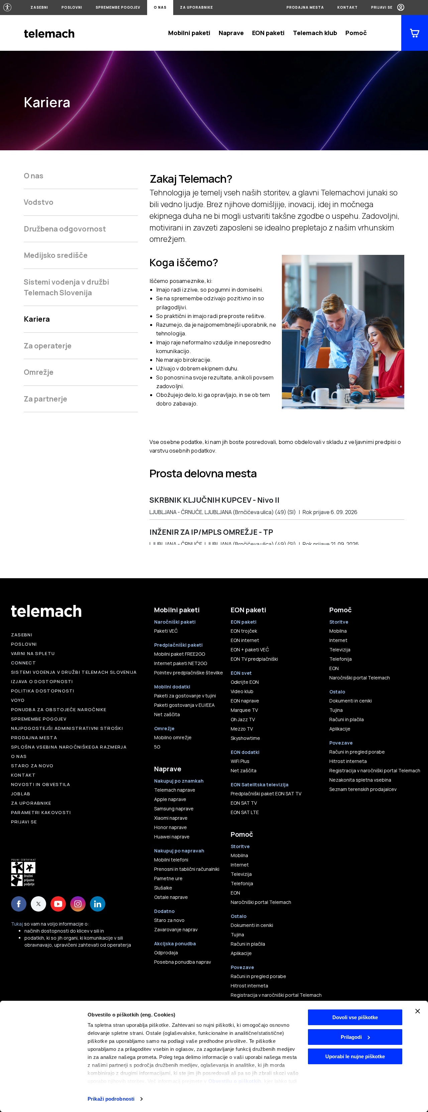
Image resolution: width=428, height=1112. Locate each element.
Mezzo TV (242, 729)
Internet (240, 864)
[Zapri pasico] (417, 1011)
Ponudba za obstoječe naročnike (59, 709)
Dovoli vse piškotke (355, 1017)
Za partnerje (45, 399)
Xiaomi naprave (171, 818)
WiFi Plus (240, 761)
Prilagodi (351, 1037)
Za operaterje (48, 345)
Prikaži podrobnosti (111, 1099)
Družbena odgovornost (65, 228)
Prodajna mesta (305, 7)
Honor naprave (170, 827)
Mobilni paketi (189, 32)
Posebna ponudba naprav (182, 962)
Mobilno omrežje (173, 737)
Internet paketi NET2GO (180, 663)
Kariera (37, 319)
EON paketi (268, 32)
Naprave (231, 32)
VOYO (18, 700)
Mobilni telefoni (171, 859)
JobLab (21, 794)
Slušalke (163, 888)
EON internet (245, 640)
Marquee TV (244, 710)
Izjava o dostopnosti (42, 681)
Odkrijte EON (245, 682)
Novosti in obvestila (41, 784)
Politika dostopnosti (43, 691)
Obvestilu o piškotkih (234, 1081)
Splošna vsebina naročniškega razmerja (69, 747)
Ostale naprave (171, 897)
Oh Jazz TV (243, 719)
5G (157, 747)
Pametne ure (168, 878)
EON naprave (245, 700)
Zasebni (39, 7)
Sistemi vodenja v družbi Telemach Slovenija (66, 287)
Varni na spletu (33, 653)
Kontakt (347, 7)
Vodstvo (39, 202)
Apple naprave (170, 799)
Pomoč (356, 32)
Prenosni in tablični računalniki (186, 869)
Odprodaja (166, 952)
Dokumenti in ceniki (252, 925)
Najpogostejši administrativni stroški (67, 728)
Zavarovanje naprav (176, 929)
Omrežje (39, 372)
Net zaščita (167, 714)
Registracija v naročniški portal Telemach (276, 995)
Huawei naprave (172, 836)
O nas (160, 7)
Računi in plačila (248, 944)
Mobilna (239, 855)
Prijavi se (382, 7)
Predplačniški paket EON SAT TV (266, 793)
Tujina (237, 934)
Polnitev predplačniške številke (188, 672)
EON (235, 893)
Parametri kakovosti (41, 812)
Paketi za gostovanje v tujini (185, 695)
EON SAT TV (244, 803)
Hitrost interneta (249, 985)
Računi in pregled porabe (258, 976)
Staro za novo (32, 766)
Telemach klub (315, 32)
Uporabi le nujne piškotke (355, 1056)
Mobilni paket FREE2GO (179, 654)
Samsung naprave (174, 808)
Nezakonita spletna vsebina (360, 780)
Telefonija (242, 883)
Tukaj (17, 924)
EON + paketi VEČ (250, 649)
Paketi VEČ (166, 631)
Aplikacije (241, 953)
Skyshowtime (245, 738)
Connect (23, 663)
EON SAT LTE (245, 812)
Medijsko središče (56, 255)
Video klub (242, 691)
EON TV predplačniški (254, 659)
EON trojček (244, 631)
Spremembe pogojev (118, 7)
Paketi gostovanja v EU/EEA (184, 705)
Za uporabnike (196, 7)
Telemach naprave (174, 790)
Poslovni (72, 7)
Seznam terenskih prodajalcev (363, 789)
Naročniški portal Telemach (261, 902)
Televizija (241, 874)
